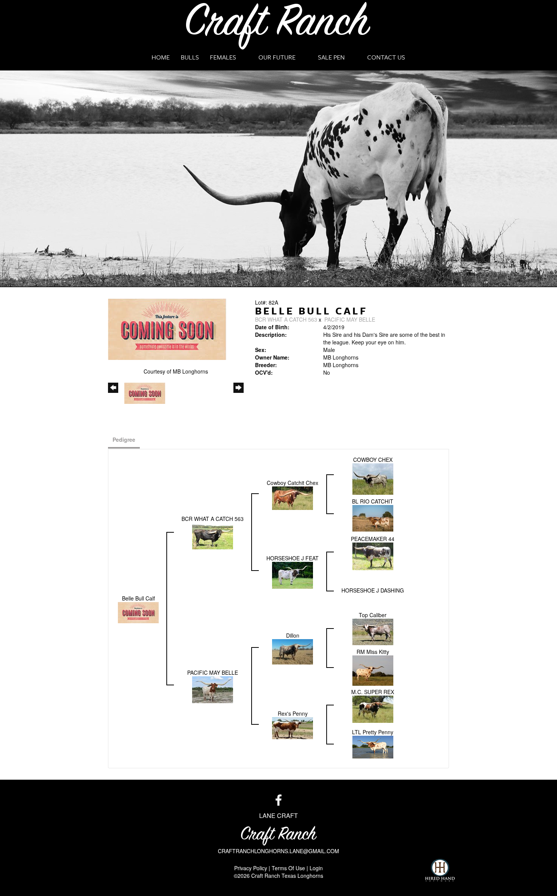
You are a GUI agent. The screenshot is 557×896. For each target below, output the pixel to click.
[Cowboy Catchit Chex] (292, 497)
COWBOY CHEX (373, 459)
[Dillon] (292, 651)
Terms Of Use (288, 868)
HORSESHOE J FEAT (292, 558)
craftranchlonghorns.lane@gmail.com (278, 851)
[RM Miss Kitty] (372, 670)
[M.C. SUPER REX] (372, 708)
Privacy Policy (250, 868)
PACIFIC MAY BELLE (349, 319)
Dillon (292, 635)
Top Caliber (372, 615)
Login (316, 868)
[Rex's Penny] (292, 727)
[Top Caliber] (372, 631)
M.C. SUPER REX (372, 692)
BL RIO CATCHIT (372, 501)
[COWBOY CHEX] (372, 478)
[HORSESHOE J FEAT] (292, 574)
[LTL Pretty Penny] (372, 746)
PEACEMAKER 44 (372, 539)
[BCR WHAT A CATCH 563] (212, 535)
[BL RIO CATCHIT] (372, 517)
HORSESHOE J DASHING (372, 590)
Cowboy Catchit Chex (292, 482)
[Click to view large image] (167, 328)
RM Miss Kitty (373, 651)
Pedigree (124, 439)
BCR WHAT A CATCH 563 (287, 319)
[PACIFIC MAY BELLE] (212, 689)
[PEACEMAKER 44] (372, 555)
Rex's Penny (293, 713)
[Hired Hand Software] (440, 870)
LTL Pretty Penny (372, 732)
